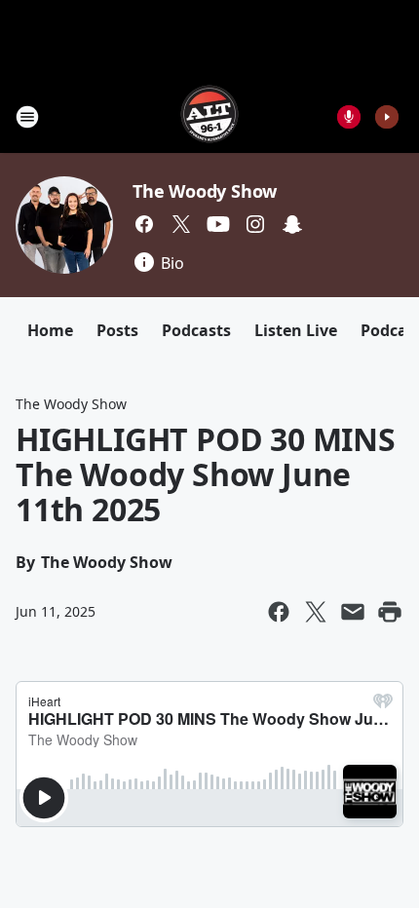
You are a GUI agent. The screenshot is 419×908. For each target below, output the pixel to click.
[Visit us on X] (181, 224)
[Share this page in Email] (352, 611)
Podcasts (196, 330)
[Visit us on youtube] (218, 224)
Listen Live (295, 330)
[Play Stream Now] (387, 117)
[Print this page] (389, 611)
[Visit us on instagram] (255, 224)
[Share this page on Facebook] (278, 611)
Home (50, 330)
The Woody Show (205, 191)
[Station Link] (209, 116)
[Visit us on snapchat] (292, 224)
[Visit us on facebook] (144, 224)
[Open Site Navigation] (27, 117)
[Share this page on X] (315, 611)
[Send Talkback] (349, 117)
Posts (117, 330)
